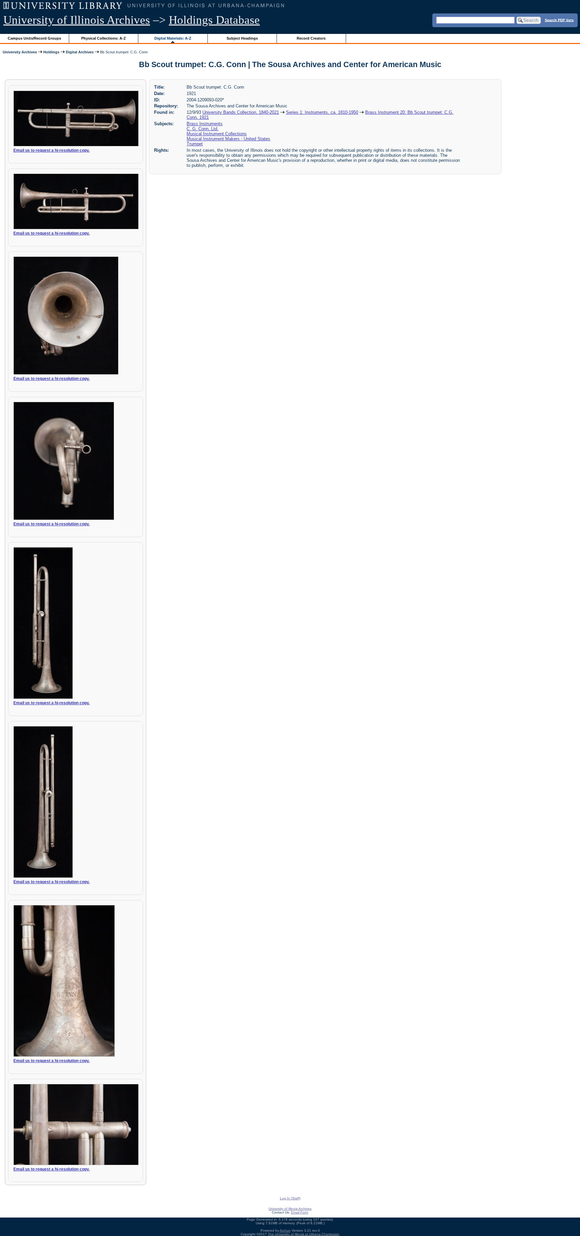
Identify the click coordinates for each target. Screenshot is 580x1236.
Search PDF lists (559, 20)
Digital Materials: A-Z (172, 38)
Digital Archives (80, 52)
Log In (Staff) (290, 1198)
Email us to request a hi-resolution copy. (51, 150)
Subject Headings (242, 38)
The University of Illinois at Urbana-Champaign (303, 1234)
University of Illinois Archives (76, 20)
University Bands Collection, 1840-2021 (240, 112)
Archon (285, 1230)
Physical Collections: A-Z (103, 38)
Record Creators (311, 38)
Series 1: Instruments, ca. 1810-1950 (322, 112)
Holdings (51, 52)
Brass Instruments (205, 123)
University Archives (20, 52)
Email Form (299, 1212)
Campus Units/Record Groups (34, 38)
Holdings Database (214, 20)
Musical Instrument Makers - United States (228, 138)
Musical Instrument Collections (217, 133)
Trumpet (195, 143)
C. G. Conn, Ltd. (203, 128)
